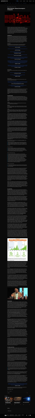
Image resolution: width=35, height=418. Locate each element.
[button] (26, 203)
